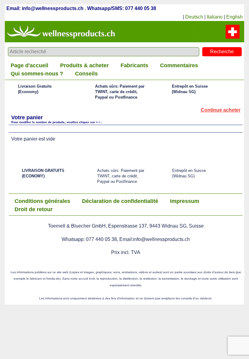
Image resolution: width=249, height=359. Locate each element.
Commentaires (179, 65)
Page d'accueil (29, 65)
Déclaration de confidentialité (120, 201)
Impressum (184, 201)
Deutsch (194, 16)
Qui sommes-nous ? (37, 74)
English (234, 16)
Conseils (86, 74)
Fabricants (134, 65)
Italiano (215, 16)
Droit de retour (34, 209)
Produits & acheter (84, 65)
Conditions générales (42, 201)
